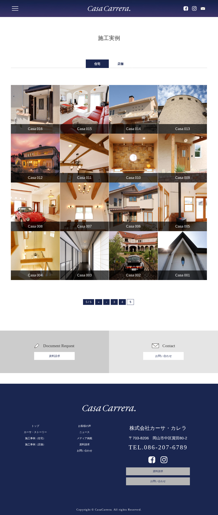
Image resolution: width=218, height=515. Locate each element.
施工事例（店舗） (35, 444)
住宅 (97, 63)
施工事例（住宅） (35, 438)
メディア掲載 (84, 438)
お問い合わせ (163, 356)
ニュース (84, 432)
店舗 (120, 63)
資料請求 (54, 356)
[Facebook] (151, 461)
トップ (35, 425)
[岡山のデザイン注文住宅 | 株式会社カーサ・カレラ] (109, 8)
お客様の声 (84, 425)
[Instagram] (164, 461)
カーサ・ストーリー (35, 432)
